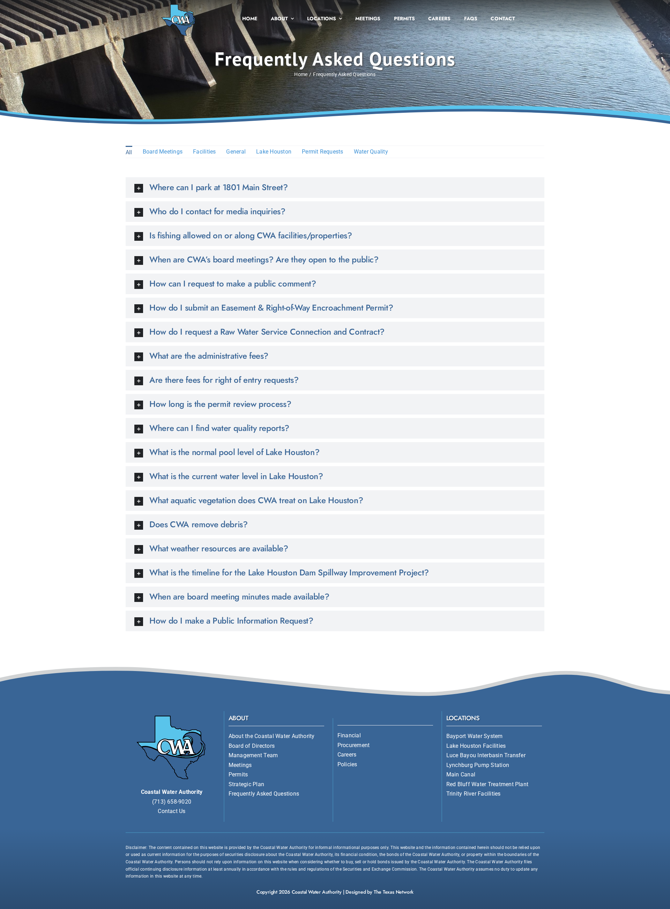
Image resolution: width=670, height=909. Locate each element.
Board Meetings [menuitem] (163, 151)
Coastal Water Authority (317, 891)
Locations (462, 718)
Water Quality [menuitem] (371, 151)
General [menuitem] (236, 151)
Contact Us (171, 811)
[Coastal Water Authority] (178, 4)
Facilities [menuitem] (204, 151)
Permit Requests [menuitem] (322, 151)
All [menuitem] (129, 152)
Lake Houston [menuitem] (273, 151)
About (238, 718)
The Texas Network (394, 891)
